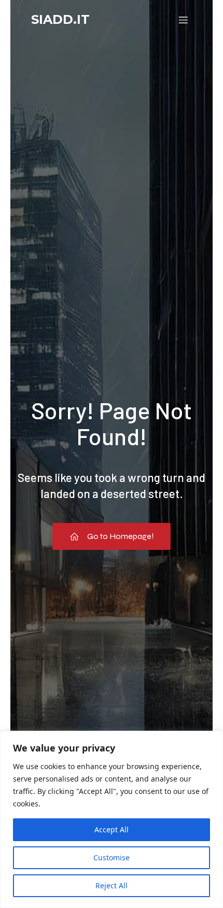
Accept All (111, 829)
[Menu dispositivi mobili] (183, 20)
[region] (111, 819)
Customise (111, 857)
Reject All (111, 885)
